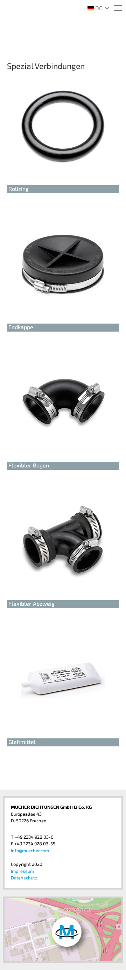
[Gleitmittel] (63, 680)
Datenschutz (24, 877)
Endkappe (20, 327)
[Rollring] (63, 127)
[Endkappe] (63, 265)
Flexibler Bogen (28, 465)
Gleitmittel (22, 741)
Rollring (18, 188)
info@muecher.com (30, 850)
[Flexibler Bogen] (63, 403)
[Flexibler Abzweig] (63, 542)
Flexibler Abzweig (31, 603)
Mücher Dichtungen (63, 36)
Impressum (22, 871)
